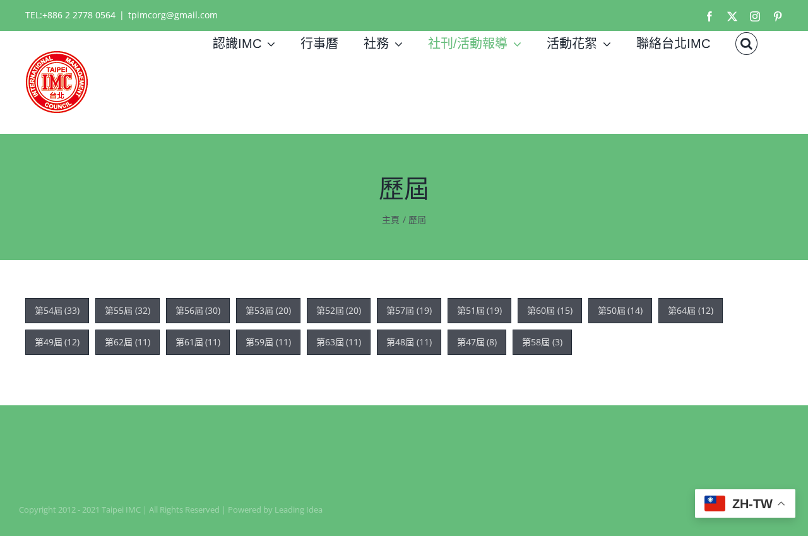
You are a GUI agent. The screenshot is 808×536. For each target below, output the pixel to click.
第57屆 (409, 310)
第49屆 (57, 342)
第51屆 (479, 310)
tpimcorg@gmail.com (173, 15)
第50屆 (620, 310)
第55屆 (127, 310)
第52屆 (339, 310)
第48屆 (409, 342)
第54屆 (57, 310)
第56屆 (198, 310)
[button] (746, 43)
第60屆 (550, 310)
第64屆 (690, 310)
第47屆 (477, 342)
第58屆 (542, 342)
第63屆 (339, 342)
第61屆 (198, 342)
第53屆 (268, 310)
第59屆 (268, 342)
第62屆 (127, 342)
